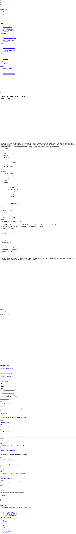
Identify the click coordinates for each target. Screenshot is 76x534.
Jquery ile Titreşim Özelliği (8, 39)
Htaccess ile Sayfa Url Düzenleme (9, 515)
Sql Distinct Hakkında (7, 63)
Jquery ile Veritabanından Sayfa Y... (9, 38)
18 (4, 406)
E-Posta (1, 388)
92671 (1, 433)
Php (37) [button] (2, 23)
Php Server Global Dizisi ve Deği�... (10, 25)
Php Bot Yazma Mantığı (7, 27)
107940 (2, 415)
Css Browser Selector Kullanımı (9, 48)
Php (3, 11)
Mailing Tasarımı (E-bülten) (8, 68)
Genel (4, 527)
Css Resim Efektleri (6, 49)
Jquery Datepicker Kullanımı (8, 514)
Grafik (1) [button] (2, 66)
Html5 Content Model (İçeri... (8, 58)
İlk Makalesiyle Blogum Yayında (9, 73)
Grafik (4, 526)
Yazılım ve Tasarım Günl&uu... (9, 74)
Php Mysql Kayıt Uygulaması (8, 30)
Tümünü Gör (5, 16)
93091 (1, 424)
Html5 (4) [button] (2, 53)
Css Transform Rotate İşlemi (8, 45)
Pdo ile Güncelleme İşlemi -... (8, 29)
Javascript (5, 12)
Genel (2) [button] (2, 70)
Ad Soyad (2, 389)
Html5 (4, 14)
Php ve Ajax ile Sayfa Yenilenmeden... (10, 35)
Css (3, 13)
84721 (1, 452)
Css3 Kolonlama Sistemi (7, 47)
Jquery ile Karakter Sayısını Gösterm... (10, 513)
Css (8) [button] (1, 43)
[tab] (38, 23)
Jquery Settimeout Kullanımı (8, 40)
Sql (3, 15)
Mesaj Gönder (5, 532)
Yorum (1, 393)
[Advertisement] (38, 84)
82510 (1, 480)
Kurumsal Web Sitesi (7, 531)
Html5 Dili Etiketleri (7, 56)
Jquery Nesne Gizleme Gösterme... (9, 37)
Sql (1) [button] (1, 61)
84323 (1, 462)
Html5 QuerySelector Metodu (8, 55)
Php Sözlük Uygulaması (7, 28)
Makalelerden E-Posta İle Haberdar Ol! (9, 396)
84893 (1, 443)
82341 (1, 490)
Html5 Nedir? (5, 59)
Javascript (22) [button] (3, 33)
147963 (2, 406)
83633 (1, 471)
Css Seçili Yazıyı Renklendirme (9, 50)
